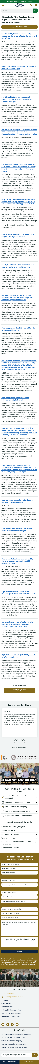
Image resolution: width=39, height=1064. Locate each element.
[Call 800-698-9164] (30, 5)
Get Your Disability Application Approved (16, 1034)
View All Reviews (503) (19, 747)
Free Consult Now (9, 1062)
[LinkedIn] (7, 1024)
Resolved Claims (7, 1007)
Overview (4, 1000)
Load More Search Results (19, 690)
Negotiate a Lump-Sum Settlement (14, 1047)
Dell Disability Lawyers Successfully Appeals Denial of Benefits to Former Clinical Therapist (16, 99)
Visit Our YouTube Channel (11, 1013)
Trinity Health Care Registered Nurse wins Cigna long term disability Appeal (19, 266)
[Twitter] (17, 1024)
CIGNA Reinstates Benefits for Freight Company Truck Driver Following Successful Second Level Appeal (17, 624)
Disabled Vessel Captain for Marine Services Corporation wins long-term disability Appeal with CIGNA (17, 297)
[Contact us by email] (35, 5)
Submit (19, 952)
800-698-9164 (29, 1062)
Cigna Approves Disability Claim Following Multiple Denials (15, 399)
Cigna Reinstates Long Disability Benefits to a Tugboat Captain (18, 656)
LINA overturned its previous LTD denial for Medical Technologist (19, 67)
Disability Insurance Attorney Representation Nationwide (19, 5)
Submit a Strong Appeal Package (13, 1037)
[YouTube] (2, 1024)
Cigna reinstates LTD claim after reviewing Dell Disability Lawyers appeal (18, 592)
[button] (2, 4)
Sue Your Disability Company (11, 1041)
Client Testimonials (8, 1003)
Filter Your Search (21, 27)
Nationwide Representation (11, 1010)
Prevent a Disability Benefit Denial (13, 1044)
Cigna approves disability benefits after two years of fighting (18, 329)
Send (34, 1055)
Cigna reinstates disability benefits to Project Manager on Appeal (17, 235)
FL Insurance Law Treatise (10, 1017)
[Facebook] (12, 1024)
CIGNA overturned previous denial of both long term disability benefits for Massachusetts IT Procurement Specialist (19, 132)
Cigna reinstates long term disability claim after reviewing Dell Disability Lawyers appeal (17, 561)
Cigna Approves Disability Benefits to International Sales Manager (17, 529)
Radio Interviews (7, 1020)
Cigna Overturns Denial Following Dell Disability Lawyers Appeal (17, 501)
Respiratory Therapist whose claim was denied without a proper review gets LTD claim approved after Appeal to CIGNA (18, 201)
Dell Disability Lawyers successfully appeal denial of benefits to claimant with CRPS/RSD (19, 36)
